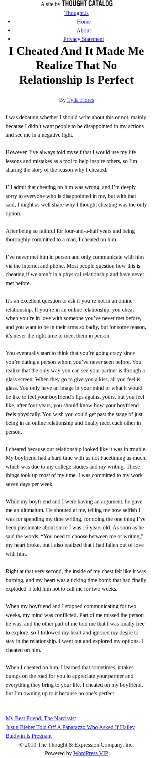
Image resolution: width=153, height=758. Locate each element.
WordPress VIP (90, 753)
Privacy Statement (83, 39)
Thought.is (76, 13)
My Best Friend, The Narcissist (41, 718)
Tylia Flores (80, 99)
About (83, 30)
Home (84, 21)
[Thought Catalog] (87, 4)
